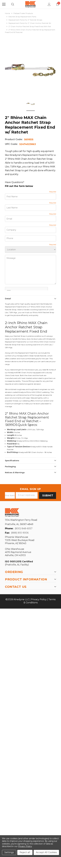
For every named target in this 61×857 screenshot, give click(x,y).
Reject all (25, 852)
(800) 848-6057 (23, 528)
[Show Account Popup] (49, 4)
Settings (9, 852)
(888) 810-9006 (20, 532)
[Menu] (4, 4)
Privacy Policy (39, 599)
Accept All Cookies (46, 852)
